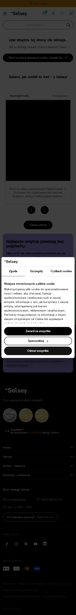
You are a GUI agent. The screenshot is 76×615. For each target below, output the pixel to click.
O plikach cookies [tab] (61, 271)
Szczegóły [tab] (36, 271)
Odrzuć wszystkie (38, 350)
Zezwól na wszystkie (38, 331)
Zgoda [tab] (13, 271)
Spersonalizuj (36, 341)
